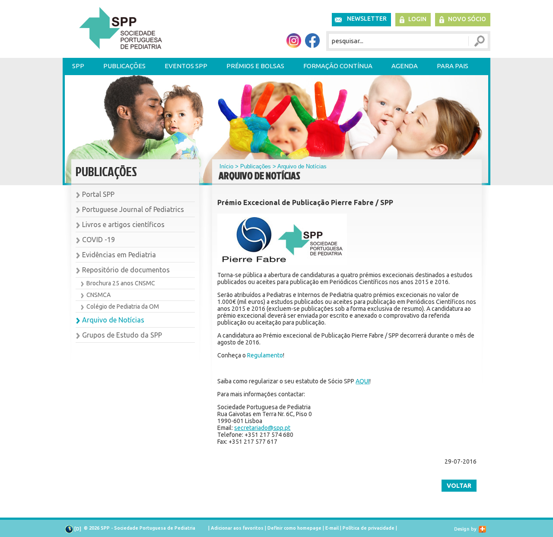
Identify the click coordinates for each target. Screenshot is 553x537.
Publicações (124, 65)
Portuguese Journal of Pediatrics (133, 209)
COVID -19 (98, 239)
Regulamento (265, 355)
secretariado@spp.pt (262, 427)
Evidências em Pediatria (119, 255)
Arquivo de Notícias (113, 320)
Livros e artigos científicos (123, 224)
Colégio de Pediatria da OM (122, 306)
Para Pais (452, 65)
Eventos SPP (186, 65)
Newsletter (367, 18)
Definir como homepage (294, 528)
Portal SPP (98, 194)
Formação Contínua (337, 65)
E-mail (332, 528)
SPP (78, 65)
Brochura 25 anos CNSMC (120, 283)
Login (417, 19)
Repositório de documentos (126, 270)
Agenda (404, 65)
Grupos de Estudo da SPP (122, 335)
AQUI (362, 381)
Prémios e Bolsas (255, 65)
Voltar (459, 485)
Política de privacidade (368, 528)
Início (226, 166)
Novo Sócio (467, 19)
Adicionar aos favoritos (237, 528)
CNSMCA (98, 294)
